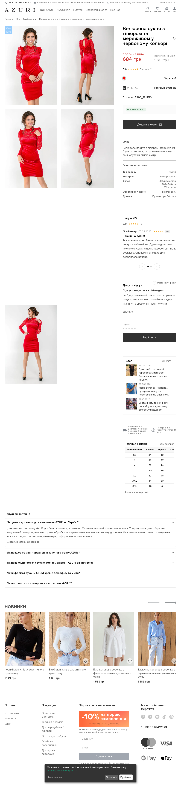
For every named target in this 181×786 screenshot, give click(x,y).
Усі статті (168, 361)
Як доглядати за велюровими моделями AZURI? (39, 583)
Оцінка (126, 324)
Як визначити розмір (137, 492)
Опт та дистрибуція (54, 736)
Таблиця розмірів (165, 87)
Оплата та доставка (48, 714)
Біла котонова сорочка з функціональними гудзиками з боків (112, 673)
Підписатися (104, 756)
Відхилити (111, 777)
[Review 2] (151, 266)
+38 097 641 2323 (19, 2)
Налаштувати (54, 777)
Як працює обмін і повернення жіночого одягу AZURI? (43, 552)
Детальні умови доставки (23, 542)
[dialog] (90, 773)
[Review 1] (148, 266)
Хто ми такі (12, 713)
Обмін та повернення (49, 743)
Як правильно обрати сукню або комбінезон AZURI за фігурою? (50, 563)
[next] (170, 603)
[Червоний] (124, 78)
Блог (8, 724)
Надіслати (149, 337)
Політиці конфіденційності (62, 770)
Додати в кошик (147, 124)
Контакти (10, 718)
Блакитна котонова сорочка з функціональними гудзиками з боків (157, 673)
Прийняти (126, 777)
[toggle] (167, 2)
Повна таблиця (166, 443)
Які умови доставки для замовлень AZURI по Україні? (42, 522)
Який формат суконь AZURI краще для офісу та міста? (43, 573)
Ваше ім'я (128, 311)
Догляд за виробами (48, 752)
